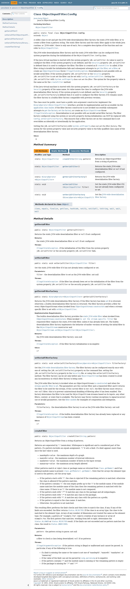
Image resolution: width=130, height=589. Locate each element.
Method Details (9, 27)
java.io (15, 8)
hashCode (74, 209)
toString (104, 209)
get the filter (102, 68)
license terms (67, 585)
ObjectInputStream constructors (90, 307)
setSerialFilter (70, 184)
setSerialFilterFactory (74, 195)
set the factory (64, 110)
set (107, 301)
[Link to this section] (58, 144)
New (39, 3)
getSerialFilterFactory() (14, 39)
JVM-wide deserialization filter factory (58, 368)
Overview (5, 3)
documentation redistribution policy (93, 585)
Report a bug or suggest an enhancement (50, 573)
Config (40, 8)
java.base (5, 8)
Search (63, 3)
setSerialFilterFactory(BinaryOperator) (17, 43)
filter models (71, 400)
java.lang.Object (41, 18)
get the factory (50, 110)
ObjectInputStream (51, 71)
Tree (25, 3)
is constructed (100, 383)
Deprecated (48, 3)
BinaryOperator (49, 177)
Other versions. (47, 579)
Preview (32, 3)
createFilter (69, 159)
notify (83, 209)
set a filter (113, 68)
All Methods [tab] (41, 151)
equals (45, 209)
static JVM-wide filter (92, 316)
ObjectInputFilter (27, 8)
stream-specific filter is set (46, 386)
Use (20, 3)
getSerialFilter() (11, 31)
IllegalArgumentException (49, 546)
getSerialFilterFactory (74, 177)
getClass (64, 209)
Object (45, 35)
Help (70, 3)
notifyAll (93, 209)
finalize (54, 209)
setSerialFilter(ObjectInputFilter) (17, 35)
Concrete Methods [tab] (80, 151)
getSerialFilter (70, 166)
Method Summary (10, 23)
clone (37, 209)
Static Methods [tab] (59, 151)
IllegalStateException (47, 248)
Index (56, 3)
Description (8, 19)
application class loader (44, 108)
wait (112, 209)
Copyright (37, 583)
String (79, 159)
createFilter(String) (12, 47)
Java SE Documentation (92, 575)
